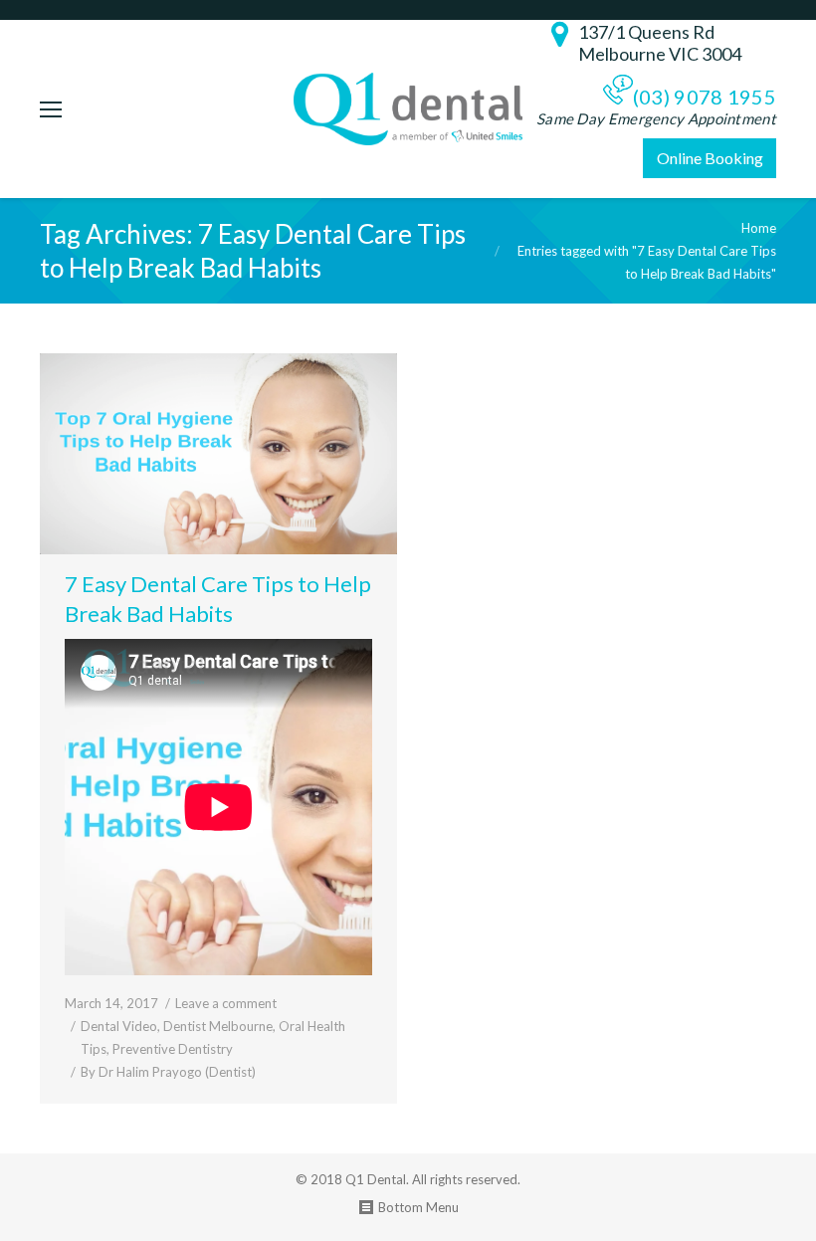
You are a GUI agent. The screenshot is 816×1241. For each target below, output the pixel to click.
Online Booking (710, 157)
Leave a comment (226, 1003)
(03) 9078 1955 (704, 96)
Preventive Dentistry (172, 1049)
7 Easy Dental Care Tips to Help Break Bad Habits (218, 598)
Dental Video (119, 1026)
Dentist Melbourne (218, 1026)
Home (758, 228)
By (168, 1072)
